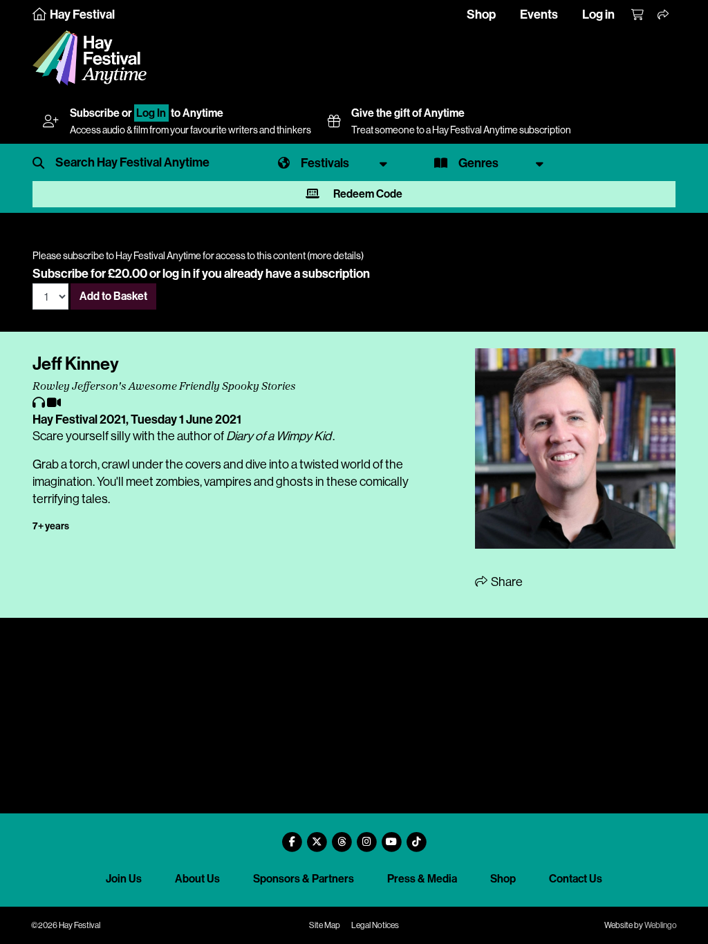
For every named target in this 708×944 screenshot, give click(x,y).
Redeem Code (366, 193)
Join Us (124, 878)
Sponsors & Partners (303, 878)
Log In (151, 113)
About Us (197, 878)
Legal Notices (375, 925)
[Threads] (341, 837)
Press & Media (422, 878)
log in (176, 273)
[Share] (664, 15)
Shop (481, 14)
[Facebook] (291, 837)
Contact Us (575, 878)
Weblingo (660, 925)
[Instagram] (366, 837)
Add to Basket (113, 296)
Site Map (324, 925)
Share (506, 582)
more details (335, 255)
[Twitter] (316, 837)
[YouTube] (391, 837)
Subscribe (95, 113)
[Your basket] (638, 15)
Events (539, 14)
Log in (598, 14)
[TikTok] (416, 837)
